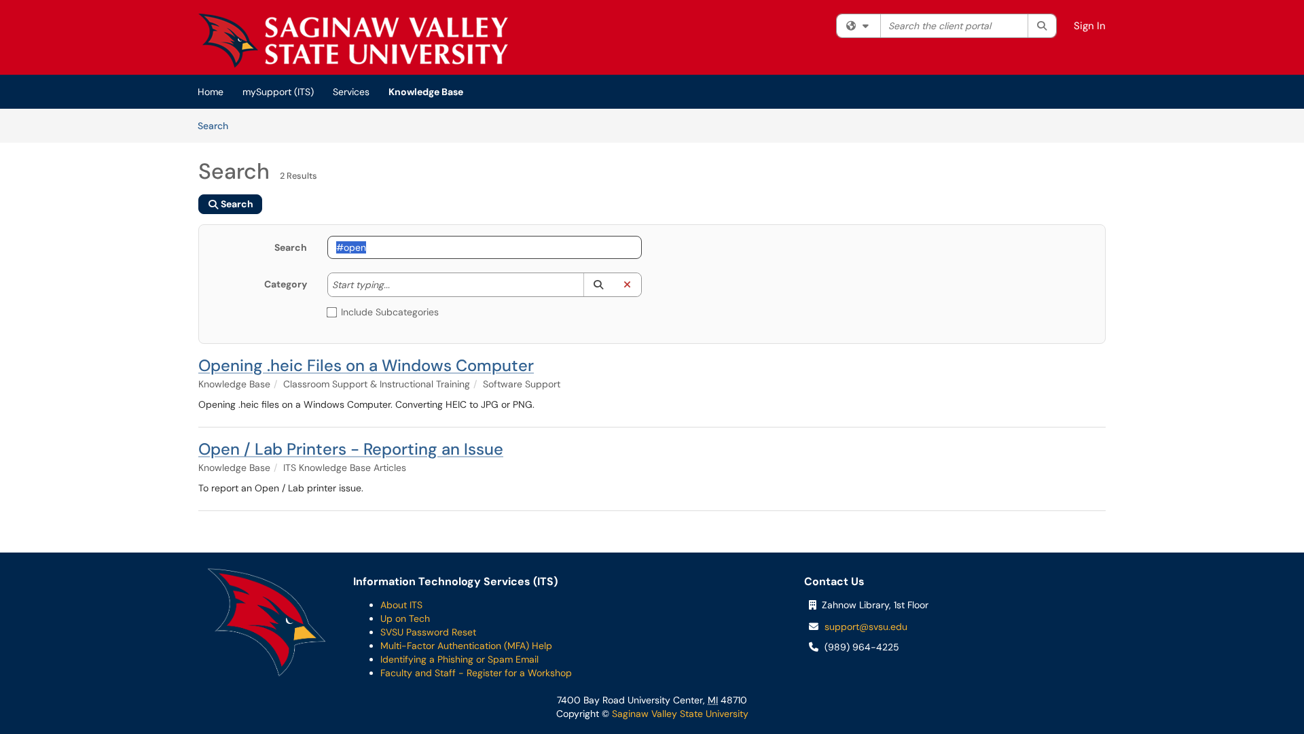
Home (210, 92)
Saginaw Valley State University (678, 713)
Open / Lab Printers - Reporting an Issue (350, 448)
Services (351, 92)
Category (285, 284)
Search (218, 125)
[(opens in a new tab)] (353, 41)
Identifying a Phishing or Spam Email (459, 659)
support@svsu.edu (866, 627)
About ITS (401, 605)
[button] (598, 284)
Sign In (1090, 26)
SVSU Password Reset (428, 632)
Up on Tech (405, 618)
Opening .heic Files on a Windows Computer (366, 365)
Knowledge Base (425, 92)
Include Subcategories (390, 312)
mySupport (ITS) (278, 92)
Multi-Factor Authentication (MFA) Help (466, 646)
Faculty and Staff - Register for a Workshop (476, 673)
